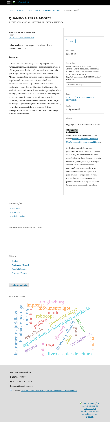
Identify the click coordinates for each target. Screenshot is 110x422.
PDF (72, 41)
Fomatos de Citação (76, 84)
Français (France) (19, 273)
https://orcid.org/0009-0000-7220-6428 (21, 38)
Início (11, 10)
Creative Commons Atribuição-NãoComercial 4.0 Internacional (49, 390)
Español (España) (19, 269)
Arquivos (20, 10)
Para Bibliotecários (17, 216)
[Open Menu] (9, 2)
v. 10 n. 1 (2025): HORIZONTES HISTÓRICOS (45, 10)
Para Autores (14, 212)
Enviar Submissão (19, 285)
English (15, 261)
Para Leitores (14, 208)
